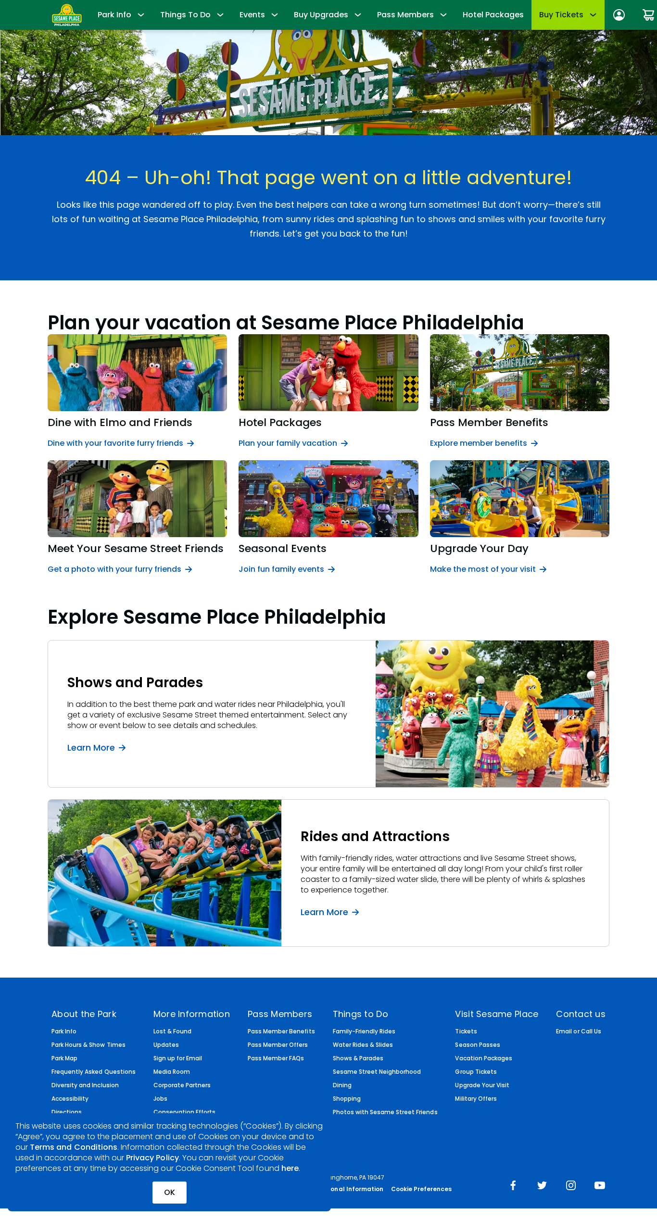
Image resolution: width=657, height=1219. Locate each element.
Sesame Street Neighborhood (377, 1072)
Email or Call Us (578, 1031)
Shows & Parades (358, 1058)
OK (169, 1192)
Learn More (91, 747)
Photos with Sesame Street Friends (385, 1112)
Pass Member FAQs (276, 1058)
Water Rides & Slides (363, 1045)
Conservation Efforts (184, 1112)
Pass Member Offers (278, 1045)
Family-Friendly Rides (364, 1031)
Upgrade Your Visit (482, 1085)
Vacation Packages (483, 1058)
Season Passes (477, 1045)
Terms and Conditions (73, 1147)
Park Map (64, 1058)
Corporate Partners (182, 1085)
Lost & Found (172, 1031)
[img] (513, 1186)
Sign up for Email (177, 1058)
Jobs (160, 1099)
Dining (342, 1085)
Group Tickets (475, 1072)
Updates (166, 1045)
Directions (66, 1112)
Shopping (347, 1099)
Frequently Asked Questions (93, 1072)
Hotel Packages (493, 14)
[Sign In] (619, 15)
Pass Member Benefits (281, 1031)
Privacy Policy (152, 1157)
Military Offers (475, 1099)
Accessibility (69, 1099)
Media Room (171, 1072)
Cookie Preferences (421, 1189)
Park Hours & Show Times (88, 1045)
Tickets (466, 1031)
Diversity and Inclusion (85, 1085)
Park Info (63, 1031)
